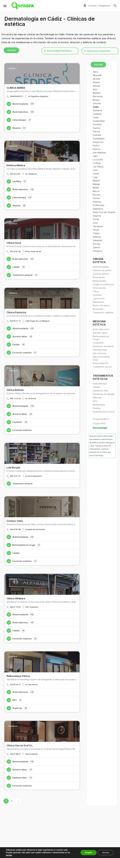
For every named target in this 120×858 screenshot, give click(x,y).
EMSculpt (97, 397)
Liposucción (98, 298)
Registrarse (104, 5)
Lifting (96, 291)
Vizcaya (96, 244)
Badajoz (97, 93)
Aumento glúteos (101, 274)
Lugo (95, 177)
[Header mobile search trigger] (115, 6)
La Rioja (96, 163)
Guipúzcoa (98, 142)
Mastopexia (98, 302)
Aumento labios (100, 333)
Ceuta (95, 117)
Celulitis (96, 387)
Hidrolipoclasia (100, 350)
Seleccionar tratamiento (98, 51)
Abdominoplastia (101, 267)
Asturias (96, 86)
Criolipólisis (98, 343)
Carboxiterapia (100, 383)
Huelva (96, 145)
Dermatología (100, 428)
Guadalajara (98, 138)
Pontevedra (98, 205)
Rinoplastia (98, 309)
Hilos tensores (100, 353)
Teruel (96, 230)
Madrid (96, 180)
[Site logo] (23, 6)
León (95, 170)
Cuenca (96, 128)
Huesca (96, 149)
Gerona (96, 131)
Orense (96, 198)
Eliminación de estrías (103, 346)
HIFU (95, 401)
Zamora (96, 247)
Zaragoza (97, 251)
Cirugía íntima (99, 423)
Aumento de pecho (102, 270)
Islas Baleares (99, 152)
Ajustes (105, 852)
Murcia (96, 191)
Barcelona (98, 96)
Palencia (97, 201)
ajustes (9, 855)
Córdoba (97, 124)
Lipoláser (97, 295)
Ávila (95, 89)
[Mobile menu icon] (5, 6)
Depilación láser (100, 390)
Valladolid (97, 240)
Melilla (96, 187)
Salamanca (98, 208)
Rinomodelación (100, 363)
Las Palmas (98, 166)
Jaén (95, 156)
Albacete (97, 75)
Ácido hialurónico (101, 329)
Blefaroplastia (99, 281)
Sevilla (96, 219)
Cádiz (96, 107)
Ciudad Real (98, 121)
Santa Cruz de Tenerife (104, 212)
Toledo (96, 233)
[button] (60, 51)
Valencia (97, 237)
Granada (97, 135)
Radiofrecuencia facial (103, 411)
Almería (96, 82)
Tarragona (98, 226)
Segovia (97, 215)
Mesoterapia (99, 404)
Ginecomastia (99, 288)
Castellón (97, 114)
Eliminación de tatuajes (104, 394)
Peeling (96, 408)
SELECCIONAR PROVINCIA (59, 51)
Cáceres (97, 103)
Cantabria (97, 110)
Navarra (96, 194)
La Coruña (98, 159)
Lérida (96, 173)
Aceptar (88, 852)
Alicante (96, 79)
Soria (95, 223)
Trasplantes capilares (103, 312)
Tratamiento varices (102, 366)
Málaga (96, 184)
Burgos (96, 100)
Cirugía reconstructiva (103, 284)
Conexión (92, 5)
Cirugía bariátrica (101, 419)
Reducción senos (101, 305)
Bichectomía (98, 277)
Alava (95, 72)
